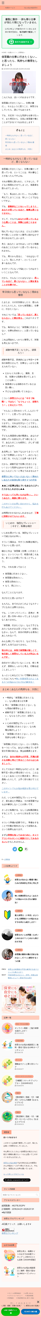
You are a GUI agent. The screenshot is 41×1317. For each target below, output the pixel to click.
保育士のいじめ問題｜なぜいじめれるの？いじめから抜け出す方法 (26, 938)
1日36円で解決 (29, 1311)
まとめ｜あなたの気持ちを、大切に (19, 149)
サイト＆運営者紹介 (15, 1293)
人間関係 (7, 859)
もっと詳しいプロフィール (13, 1174)
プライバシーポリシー (16, 1295)
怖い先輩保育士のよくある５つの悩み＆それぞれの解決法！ (26, 899)
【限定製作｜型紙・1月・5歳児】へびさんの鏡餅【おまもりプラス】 (27, 1100)
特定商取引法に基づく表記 (26, 1298)
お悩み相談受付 (31, 8)
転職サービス (10, 8)
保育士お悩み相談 (10, 1163)
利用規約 (11, 1298)
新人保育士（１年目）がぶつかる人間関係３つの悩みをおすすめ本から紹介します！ (26, 918)
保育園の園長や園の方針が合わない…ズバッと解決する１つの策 (26, 957)
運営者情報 (29, 1295)
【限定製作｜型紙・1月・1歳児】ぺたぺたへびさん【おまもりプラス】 (26, 1119)
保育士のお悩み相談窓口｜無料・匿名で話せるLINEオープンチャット (27, 1047)
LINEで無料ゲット (10, 1310)
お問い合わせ (29, 1293)
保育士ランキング (10, 1233)
